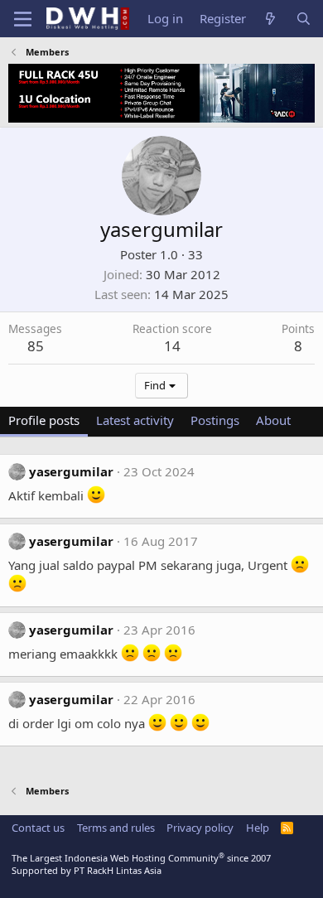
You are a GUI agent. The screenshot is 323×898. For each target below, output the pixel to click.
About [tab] (273, 420)
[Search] (303, 18)
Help (257, 827)
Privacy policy (200, 827)
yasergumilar (71, 471)
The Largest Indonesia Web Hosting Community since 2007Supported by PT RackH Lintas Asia (141, 864)
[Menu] (22, 19)
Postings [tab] (214, 420)
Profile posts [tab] (44, 420)
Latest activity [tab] (135, 420)
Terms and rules (116, 827)
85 (35, 345)
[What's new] (270, 18)
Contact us (38, 827)
